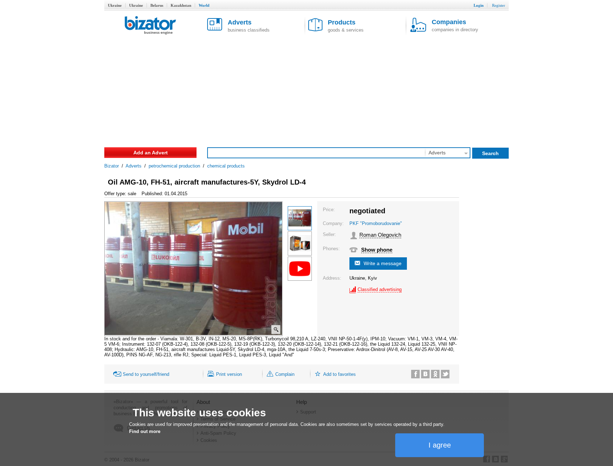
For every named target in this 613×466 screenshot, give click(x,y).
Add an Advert (150, 152)
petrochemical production (174, 166)
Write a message (383, 263)
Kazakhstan (181, 5)
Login (479, 5)
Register (498, 5)
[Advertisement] (306, 88)
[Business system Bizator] (150, 25)
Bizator (111, 166)
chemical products (226, 166)
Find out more (144, 431)
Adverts (134, 166)
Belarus (156, 5)
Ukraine (115, 5)
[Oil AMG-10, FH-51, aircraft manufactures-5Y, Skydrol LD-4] (300, 218)
